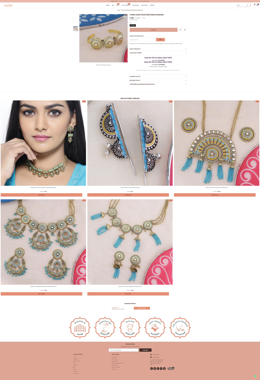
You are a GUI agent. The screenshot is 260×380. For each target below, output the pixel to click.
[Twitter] (154, 368)
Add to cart (41, 195)
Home (118, 10)
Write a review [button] (142, 308)
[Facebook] (151, 368)
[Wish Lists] (180, 30)
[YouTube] (164, 368)
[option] (130, 1)
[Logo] (8, 5)
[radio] (133, 25)
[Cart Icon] (257, 5)
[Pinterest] (161, 368)
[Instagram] (158, 368)
